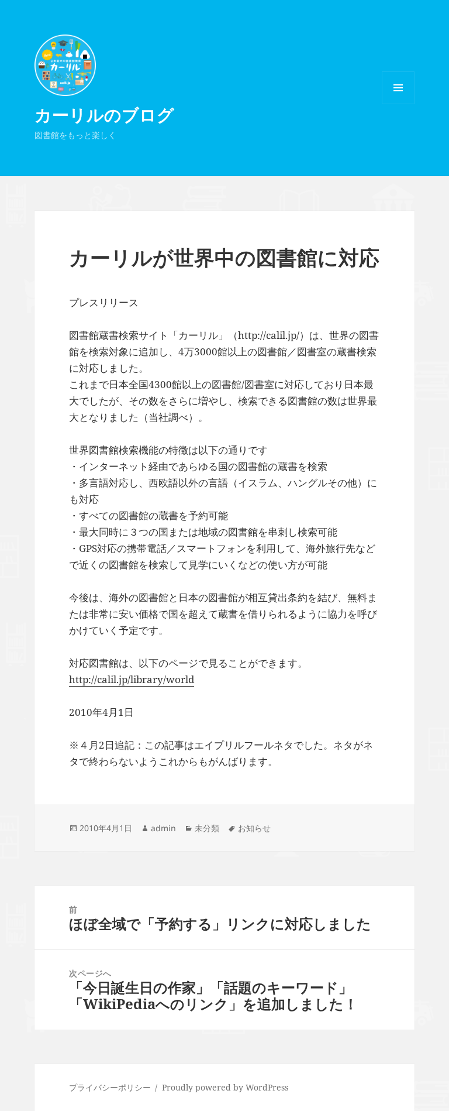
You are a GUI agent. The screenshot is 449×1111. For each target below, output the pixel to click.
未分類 (207, 828)
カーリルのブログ (104, 114)
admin (163, 828)
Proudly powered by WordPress (225, 1087)
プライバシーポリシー (110, 1087)
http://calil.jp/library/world (131, 679)
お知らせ (254, 828)
